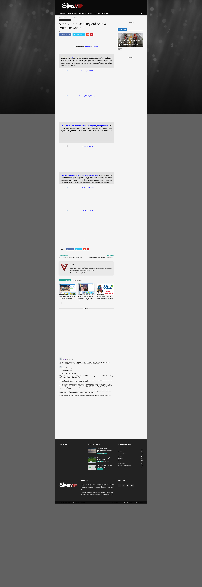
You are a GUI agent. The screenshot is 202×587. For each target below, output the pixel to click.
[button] (141, 13)
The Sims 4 (100, 461)
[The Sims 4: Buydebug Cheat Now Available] (92, 460)
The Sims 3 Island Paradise (124, 465)
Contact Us (140, 502)
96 (113, 31)
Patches (81, 13)
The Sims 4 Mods (122, 468)
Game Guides (72, 13)
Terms (130, 502)
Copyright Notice (114, 502)
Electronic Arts (121, 463)
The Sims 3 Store (68, 20)
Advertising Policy (124, 502)
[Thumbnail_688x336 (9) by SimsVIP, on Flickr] (86, 154)
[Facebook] (71, 273)
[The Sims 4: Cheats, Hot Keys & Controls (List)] (92, 467)
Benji (130, 44)
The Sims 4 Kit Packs (123, 44)
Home (60, 17)
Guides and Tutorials (102, 453)
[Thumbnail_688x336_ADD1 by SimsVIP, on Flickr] (86, 196)
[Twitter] (82, 273)
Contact (105, 13)
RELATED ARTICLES (65, 280)
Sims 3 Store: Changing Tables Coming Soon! (70, 257)
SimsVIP (62, 31)
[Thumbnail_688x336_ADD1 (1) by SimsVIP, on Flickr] (86, 104)
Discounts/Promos (122, 453)
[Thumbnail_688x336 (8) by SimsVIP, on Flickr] (86, 219)
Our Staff (97, 13)
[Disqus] (86, 335)
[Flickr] (74, 273)
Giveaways (120, 458)
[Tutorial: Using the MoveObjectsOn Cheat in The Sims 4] (92, 450)
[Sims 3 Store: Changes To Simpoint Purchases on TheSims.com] (67, 289)
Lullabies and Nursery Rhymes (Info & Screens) (101, 257)
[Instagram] (76, 273)
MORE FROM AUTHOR (77, 280)
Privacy (135, 502)
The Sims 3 (61, 20)
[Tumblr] (79, 273)
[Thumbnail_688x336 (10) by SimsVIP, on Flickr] (86, 79)
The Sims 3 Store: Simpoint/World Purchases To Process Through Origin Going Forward (85, 298)
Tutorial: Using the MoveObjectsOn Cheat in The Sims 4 (104, 450)
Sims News (63, 13)
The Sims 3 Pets (122, 461)
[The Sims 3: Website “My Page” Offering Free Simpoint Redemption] (105, 289)
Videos (90, 13)
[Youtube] (85, 273)
